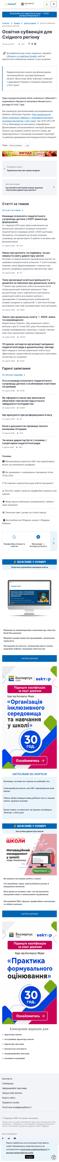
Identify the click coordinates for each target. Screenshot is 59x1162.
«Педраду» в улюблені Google (21, 56)
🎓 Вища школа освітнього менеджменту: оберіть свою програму (28, 503)
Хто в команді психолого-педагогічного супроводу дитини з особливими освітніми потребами (29, 383)
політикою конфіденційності (33, 1149)
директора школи (13, 1034)
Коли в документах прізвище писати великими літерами (25, 427)
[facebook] (2, 1139)
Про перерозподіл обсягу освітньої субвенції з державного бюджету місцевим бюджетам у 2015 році (27, 117)
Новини (17, 23)
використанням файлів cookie (19, 1152)
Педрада (6, 23)
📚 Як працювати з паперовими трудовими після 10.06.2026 (27, 474)
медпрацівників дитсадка (16, 1053)
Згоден (29, 1157)
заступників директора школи (19, 1039)
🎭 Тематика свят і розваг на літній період (24, 512)
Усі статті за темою (11, 210)
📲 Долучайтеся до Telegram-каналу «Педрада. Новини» (26, 522)
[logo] (10, 4)
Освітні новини (30, 23)
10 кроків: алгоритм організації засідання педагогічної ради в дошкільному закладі (28, 346)
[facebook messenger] (15, 1139)
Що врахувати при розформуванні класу (27, 414)
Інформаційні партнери (14, 1088)
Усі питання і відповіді (12, 375)
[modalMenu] (54, 4)
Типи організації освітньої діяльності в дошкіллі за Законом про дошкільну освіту (29, 281)
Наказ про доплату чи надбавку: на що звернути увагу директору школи (26, 254)
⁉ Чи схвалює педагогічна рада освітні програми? (28, 483)
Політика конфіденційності (16, 1107)
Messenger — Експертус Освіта (38, 545)
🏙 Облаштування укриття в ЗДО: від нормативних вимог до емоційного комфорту (28, 463)
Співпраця (7, 1083)
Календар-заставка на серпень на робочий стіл (27, 781)
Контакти (7, 1078)
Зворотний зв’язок (12, 1093)
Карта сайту (8, 1097)
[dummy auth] (47, 4)
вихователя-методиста (15, 1048)
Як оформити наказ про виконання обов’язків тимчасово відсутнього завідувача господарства (23, 400)
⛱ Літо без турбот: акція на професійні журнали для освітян (29, 492)
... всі (27, 145)
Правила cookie (10, 1102)
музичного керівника (14, 1058)
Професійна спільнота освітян (14, 545)
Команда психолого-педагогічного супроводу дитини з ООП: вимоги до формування (24, 219)
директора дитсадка (14, 1044)
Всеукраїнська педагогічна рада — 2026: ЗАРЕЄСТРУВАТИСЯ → (29, 14)
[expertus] (27, 4)
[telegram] (8, 1139)
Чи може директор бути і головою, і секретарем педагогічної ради (24, 442)
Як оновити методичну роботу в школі (22, 878)
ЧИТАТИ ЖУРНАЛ (29, 658)
